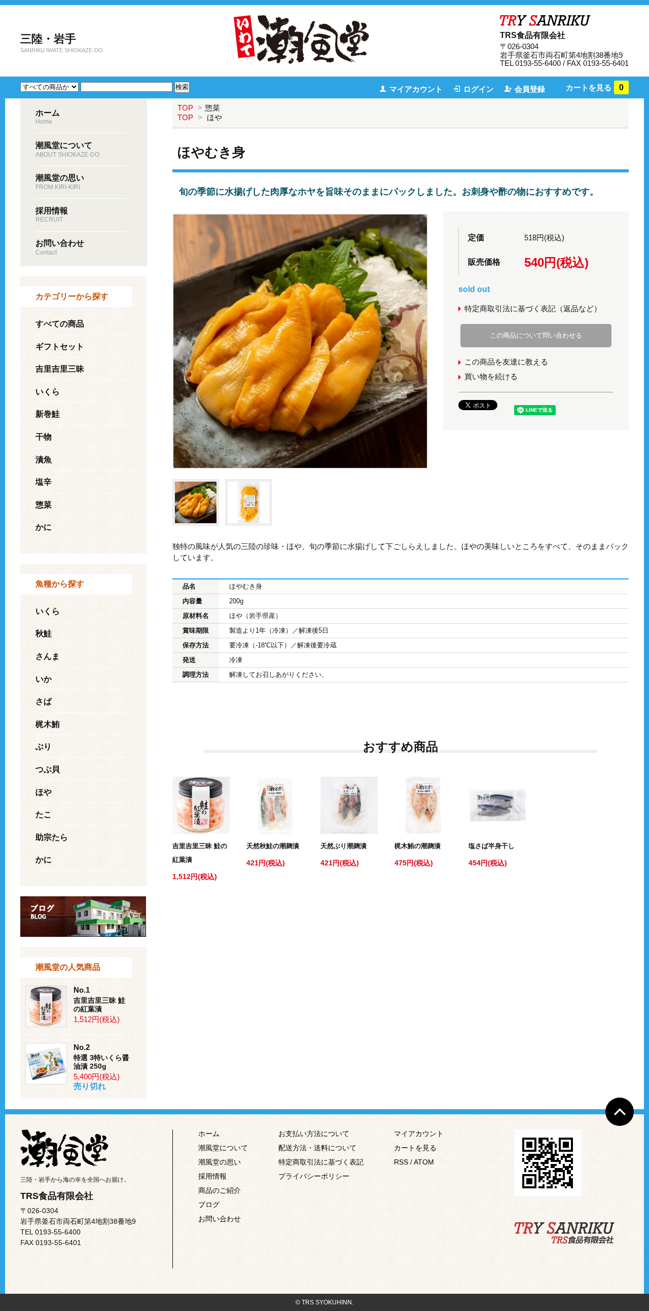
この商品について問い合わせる (536, 335)
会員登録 (530, 89)
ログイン (478, 89)
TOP (185, 107)
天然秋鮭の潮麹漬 (272, 846)
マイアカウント (416, 89)
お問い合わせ (219, 1219)
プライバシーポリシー (313, 1176)
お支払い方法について (313, 1134)
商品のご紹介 (219, 1190)
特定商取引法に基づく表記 (321, 1162)
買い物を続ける (491, 376)
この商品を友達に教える (506, 361)
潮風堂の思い (219, 1162)
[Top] (619, 1112)
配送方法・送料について (317, 1148)
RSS (401, 1162)
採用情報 (212, 1176)
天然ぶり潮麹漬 (343, 846)
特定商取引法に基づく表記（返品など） (532, 308)
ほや (214, 117)
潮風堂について (223, 1148)
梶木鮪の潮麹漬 (417, 846)
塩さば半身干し (491, 846)
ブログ (209, 1204)
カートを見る (595, 87)
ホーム (209, 1134)
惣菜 (212, 107)
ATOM (424, 1162)
